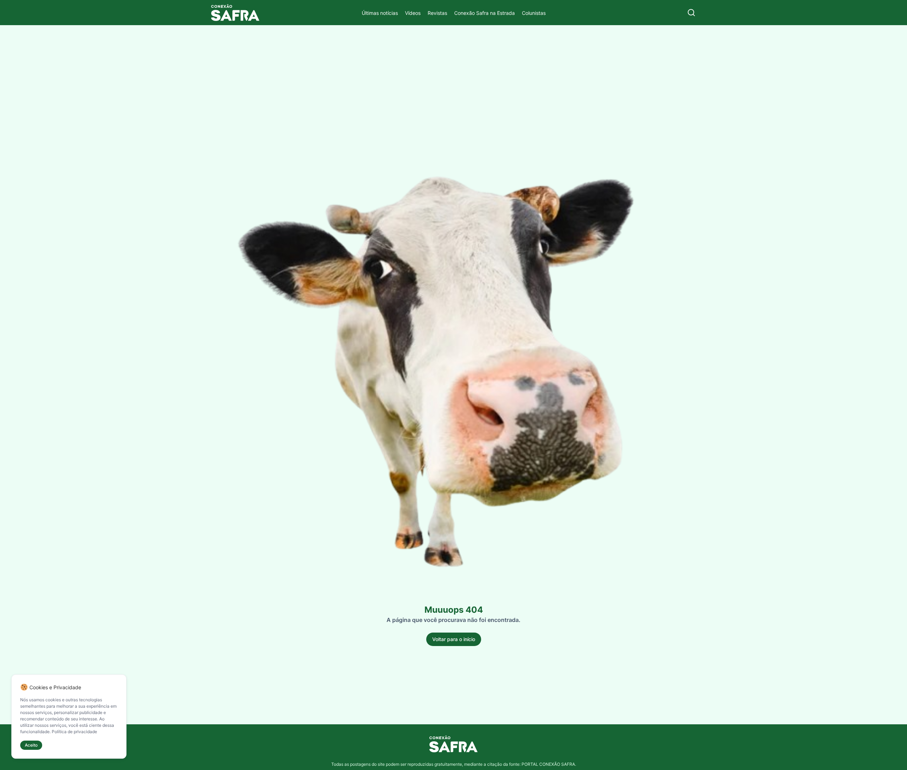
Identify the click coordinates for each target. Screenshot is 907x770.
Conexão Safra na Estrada (484, 13)
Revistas (437, 13)
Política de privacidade (74, 731)
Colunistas (534, 13)
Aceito (31, 745)
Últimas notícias (380, 13)
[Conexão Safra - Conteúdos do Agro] (235, 12)
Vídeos (413, 13)
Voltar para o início (453, 639)
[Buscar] (691, 12)
